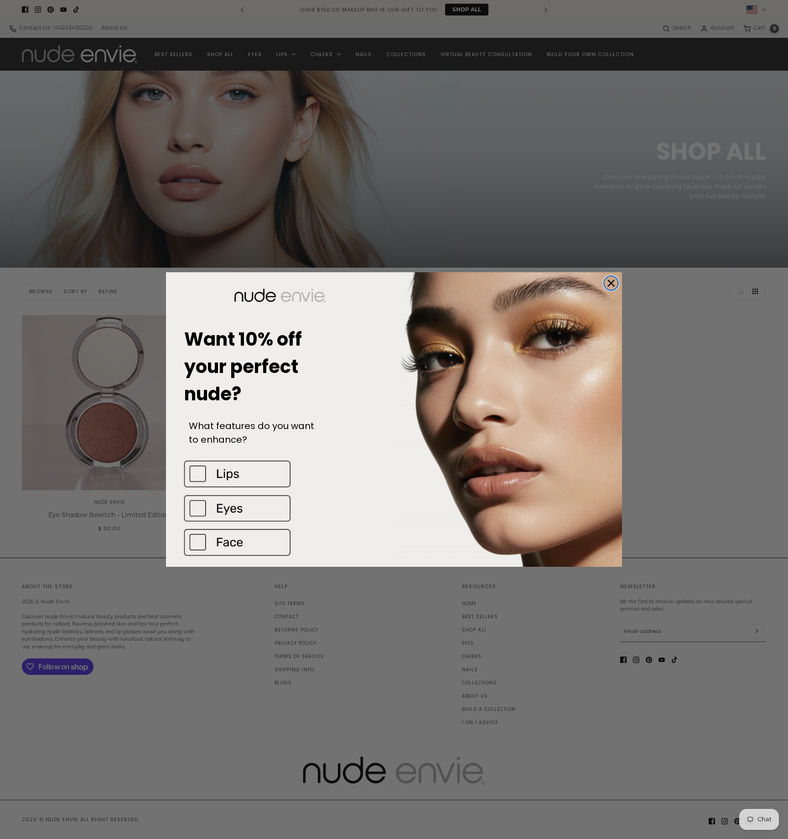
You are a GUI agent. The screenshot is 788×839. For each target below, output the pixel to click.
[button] (280, 474)
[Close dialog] (611, 283)
